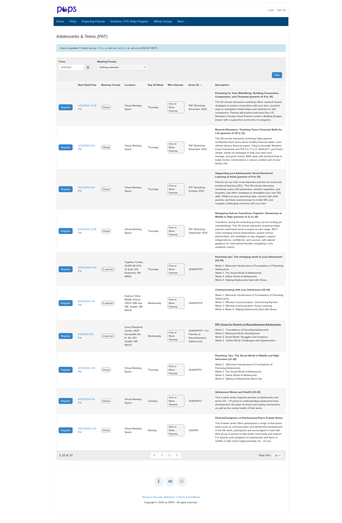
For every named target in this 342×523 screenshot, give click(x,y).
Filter (277, 75)
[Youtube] (170, 482)
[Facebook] (159, 482)
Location (130, 84)
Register (65, 107)
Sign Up (281, 10)
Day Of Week (155, 84)
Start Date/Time (87, 84)
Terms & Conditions (189, 497)
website (121, 48)
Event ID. (194, 84)
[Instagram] (182, 482)
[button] (182, 21)
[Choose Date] (88, 67)
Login (271, 10)
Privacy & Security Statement (158, 497)
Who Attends (175, 84)
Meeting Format (106, 61)
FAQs (100, 48)
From (62, 61)
